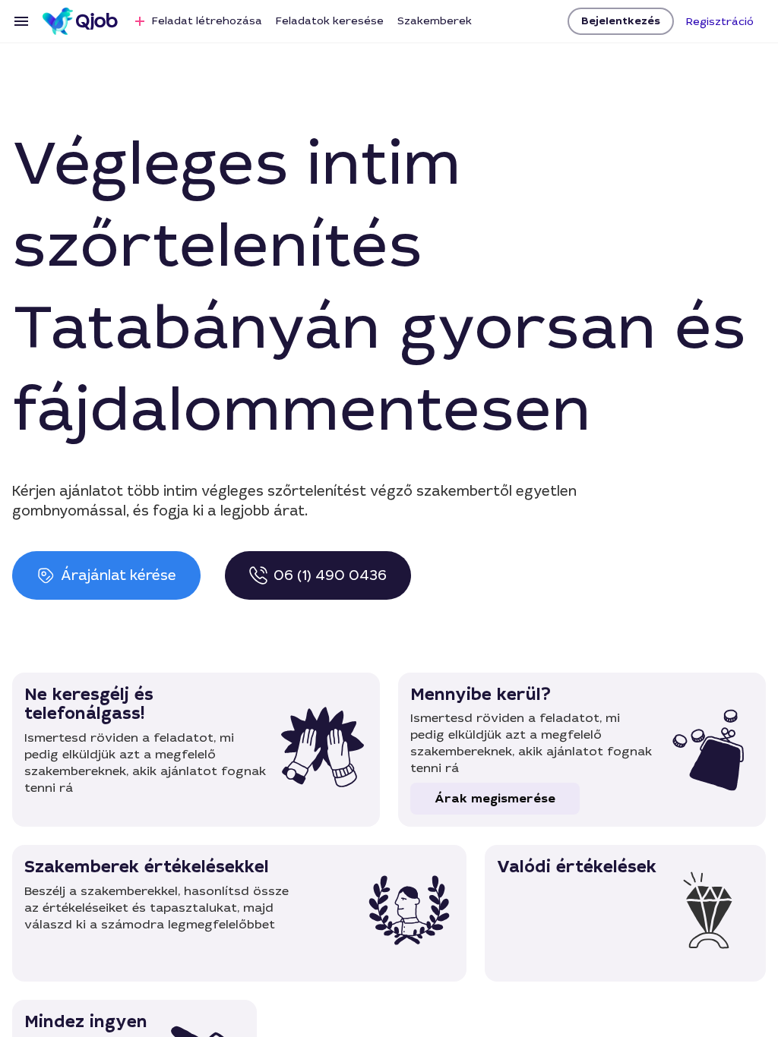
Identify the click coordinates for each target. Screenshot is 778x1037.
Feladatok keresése (330, 20)
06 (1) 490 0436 (330, 575)
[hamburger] (21, 21)
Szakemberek (434, 20)
